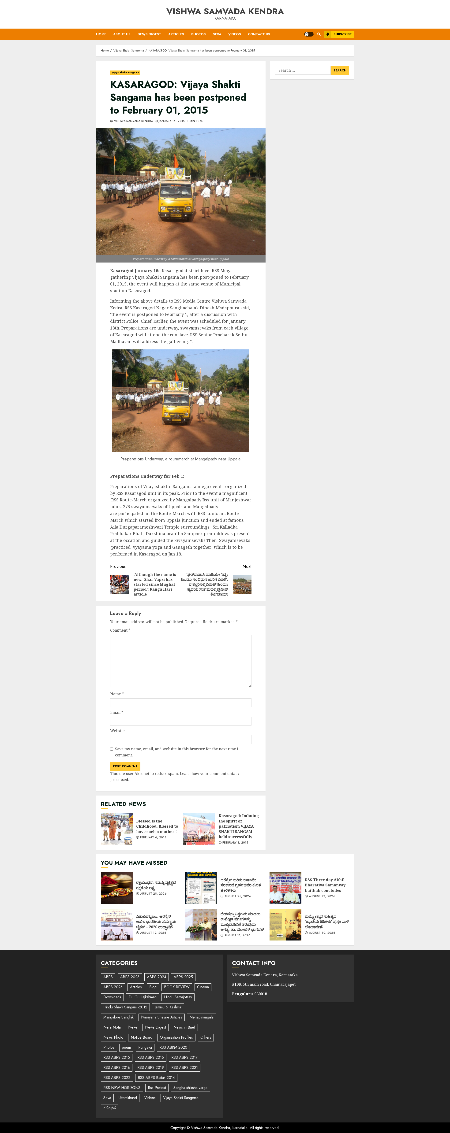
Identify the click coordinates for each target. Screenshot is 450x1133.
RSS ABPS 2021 (184, 1067)
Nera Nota (112, 1027)
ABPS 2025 (183, 977)
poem (126, 1047)
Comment (120, 630)
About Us (122, 34)
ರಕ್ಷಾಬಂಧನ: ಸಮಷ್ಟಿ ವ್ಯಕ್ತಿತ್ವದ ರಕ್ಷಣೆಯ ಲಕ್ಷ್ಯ (117, 888)
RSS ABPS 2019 (150, 1067)
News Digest (149, 34)
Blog (153, 987)
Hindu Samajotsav (178, 997)
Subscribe (343, 34)
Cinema (203, 987)
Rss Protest (157, 1087)
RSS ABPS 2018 (116, 1067)
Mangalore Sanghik (118, 1017)
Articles (176, 34)
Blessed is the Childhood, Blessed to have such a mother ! (117, 829)
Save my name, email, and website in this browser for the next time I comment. (176, 752)
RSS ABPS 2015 (116, 1057)
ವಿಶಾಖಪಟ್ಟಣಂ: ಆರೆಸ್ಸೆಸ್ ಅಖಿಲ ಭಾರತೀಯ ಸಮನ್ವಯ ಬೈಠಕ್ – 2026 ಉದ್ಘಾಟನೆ (117, 924)
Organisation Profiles (176, 1037)
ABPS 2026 (113, 987)
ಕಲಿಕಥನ (109, 1108)
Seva (217, 34)
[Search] (319, 34)
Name (117, 693)
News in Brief (184, 1027)
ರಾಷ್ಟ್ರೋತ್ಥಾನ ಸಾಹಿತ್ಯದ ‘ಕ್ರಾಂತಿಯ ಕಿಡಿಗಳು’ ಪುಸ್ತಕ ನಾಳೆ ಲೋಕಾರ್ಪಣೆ (285, 924)
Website (117, 730)
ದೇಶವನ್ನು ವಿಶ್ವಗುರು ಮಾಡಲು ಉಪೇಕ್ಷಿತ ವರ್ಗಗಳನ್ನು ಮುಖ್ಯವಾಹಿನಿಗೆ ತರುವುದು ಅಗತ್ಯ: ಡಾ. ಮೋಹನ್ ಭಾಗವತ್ (201, 924)
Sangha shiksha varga (190, 1087)
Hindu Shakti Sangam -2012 (125, 1007)
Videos (234, 34)
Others (205, 1037)
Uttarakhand (128, 1097)
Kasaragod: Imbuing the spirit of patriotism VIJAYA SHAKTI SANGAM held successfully (199, 829)
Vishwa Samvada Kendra (225, 11)
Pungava (145, 1047)
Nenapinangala (202, 1017)
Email (116, 712)
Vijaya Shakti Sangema (125, 72)
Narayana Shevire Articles (161, 1017)
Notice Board (141, 1037)
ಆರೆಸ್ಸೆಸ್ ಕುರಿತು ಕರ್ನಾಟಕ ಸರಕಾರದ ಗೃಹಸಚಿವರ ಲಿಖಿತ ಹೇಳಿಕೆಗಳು (201, 888)
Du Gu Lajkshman (143, 997)
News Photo (113, 1037)
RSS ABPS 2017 (184, 1057)
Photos (198, 34)
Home (101, 34)
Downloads (112, 997)
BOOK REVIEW (177, 987)
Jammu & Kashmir (168, 1007)
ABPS (108, 977)
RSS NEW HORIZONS (121, 1087)
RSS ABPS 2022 (116, 1077)
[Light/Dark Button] (309, 34)
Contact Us (259, 34)
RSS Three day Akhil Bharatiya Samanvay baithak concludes (285, 888)
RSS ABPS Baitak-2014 (156, 1077)
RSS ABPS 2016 (150, 1057)
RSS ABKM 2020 (173, 1047)
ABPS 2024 (156, 977)
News (133, 1027)
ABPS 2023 (129, 977)
